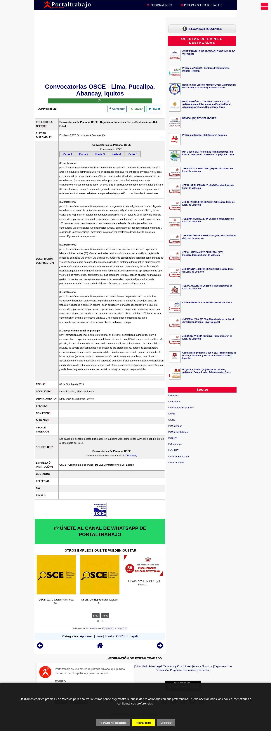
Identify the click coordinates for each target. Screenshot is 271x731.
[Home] (100, 647)
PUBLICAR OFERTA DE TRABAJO (202, 5)
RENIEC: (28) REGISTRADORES (199, 118)
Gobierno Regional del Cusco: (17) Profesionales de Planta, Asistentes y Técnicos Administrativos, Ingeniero (209, 355)
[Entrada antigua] (160, 647)
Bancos (175, 395)
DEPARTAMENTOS (161, 5)
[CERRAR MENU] (264, 6)
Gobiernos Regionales (182, 407)
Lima (99, 636)
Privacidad (141, 666)
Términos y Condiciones (177, 666)
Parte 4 (116, 154)
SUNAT (174, 450)
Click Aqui (131, 455)
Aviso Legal (155, 666)
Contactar (203, 670)
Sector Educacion (180, 456)
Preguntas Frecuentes (183, 670)
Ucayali (132, 636)
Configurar (166, 722)
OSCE (120, 636)
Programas (176, 444)
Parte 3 (100, 154)
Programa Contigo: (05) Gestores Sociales (204, 135)
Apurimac (86, 636)
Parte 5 (132, 154)
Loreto (109, 636)
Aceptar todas (143, 722)
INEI (173, 413)
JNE (173, 420)
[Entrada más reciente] (40, 647)
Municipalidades (179, 432)
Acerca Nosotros (202, 666)
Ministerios (176, 426)
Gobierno (175, 401)
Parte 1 (67, 154)
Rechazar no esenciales (113, 722)
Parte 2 (83, 154)
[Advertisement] (100, 49)
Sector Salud (177, 462)
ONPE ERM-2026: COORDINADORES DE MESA (207, 302)
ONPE (174, 438)
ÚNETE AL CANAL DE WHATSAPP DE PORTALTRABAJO (102, 531)
